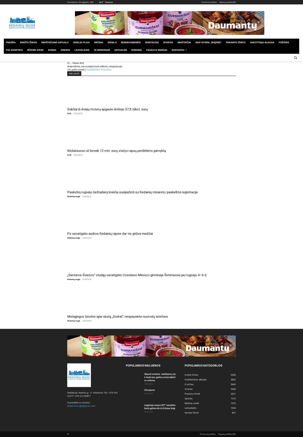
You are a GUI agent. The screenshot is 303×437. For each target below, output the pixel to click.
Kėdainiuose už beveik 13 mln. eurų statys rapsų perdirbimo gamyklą (116, 151)
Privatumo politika (208, 434)
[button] (295, 57)
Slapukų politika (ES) (227, 434)
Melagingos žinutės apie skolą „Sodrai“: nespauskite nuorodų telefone (117, 316)
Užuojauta (149, 390)
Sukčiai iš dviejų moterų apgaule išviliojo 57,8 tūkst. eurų (107, 109)
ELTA (69, 113)
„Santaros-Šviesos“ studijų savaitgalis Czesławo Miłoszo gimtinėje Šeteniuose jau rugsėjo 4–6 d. (137, 275)
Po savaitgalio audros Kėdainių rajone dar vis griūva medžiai (110, 234)
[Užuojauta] (134, 393)
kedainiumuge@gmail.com (81, 405)
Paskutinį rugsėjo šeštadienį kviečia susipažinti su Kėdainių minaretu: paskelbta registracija (132, 192)
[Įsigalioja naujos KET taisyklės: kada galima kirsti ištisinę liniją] (134, 409)
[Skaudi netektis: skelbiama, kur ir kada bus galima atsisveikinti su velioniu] (134, 378)
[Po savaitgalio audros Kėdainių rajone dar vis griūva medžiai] (151, 217)
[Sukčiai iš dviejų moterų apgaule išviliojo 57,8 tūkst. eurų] (151, 92)
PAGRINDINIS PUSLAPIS (98, 69)
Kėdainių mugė (73, 196)
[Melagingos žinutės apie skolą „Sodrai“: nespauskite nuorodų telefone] (151, 300)
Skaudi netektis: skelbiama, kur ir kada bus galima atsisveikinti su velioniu (160, 377)
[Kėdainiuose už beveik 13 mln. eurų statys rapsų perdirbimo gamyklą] (151, 134)
